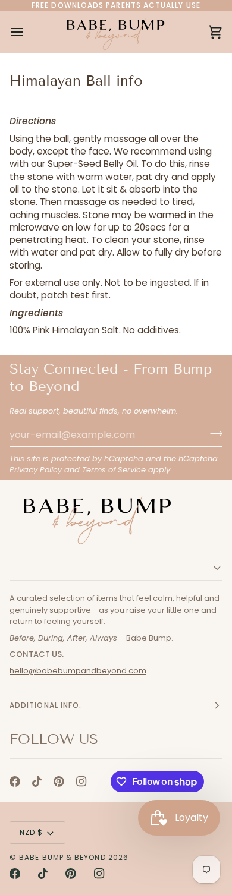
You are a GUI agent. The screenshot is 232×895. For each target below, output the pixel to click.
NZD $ (31, 832)
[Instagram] (81, 781)
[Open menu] (27, 32)
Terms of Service (114, 469)
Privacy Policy (36, 469)
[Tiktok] (37, 781)
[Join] (212, 433)
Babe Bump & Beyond (62, 857)
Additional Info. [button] (45, 705)
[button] (116, 568)
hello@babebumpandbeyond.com (78, 670)
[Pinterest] (59, 781)
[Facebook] (15, 781)
